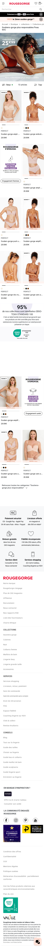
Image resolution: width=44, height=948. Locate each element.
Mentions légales (10, 866)
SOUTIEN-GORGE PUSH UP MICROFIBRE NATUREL (17, 241)
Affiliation (7, 598)
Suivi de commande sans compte (15, 696)
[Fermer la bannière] (41, 19)
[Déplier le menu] (4, 3)
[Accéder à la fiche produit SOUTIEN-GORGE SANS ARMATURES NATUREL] (11, 446)
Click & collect (9, 721)
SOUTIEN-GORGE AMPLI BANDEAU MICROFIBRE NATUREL (20, 134)
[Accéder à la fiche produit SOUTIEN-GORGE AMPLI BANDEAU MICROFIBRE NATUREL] (11, 106)
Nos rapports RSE (11, 613)
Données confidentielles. (12, 942)
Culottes (7, 640)
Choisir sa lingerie (11, 752)
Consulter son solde (12, 804)
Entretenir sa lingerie (12, 777)
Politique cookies (10, 871)
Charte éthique (9, 623)
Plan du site (8, 894)
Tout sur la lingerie (11, 742)
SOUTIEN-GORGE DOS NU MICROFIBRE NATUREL (17, 295)
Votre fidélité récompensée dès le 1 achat (20, 13)
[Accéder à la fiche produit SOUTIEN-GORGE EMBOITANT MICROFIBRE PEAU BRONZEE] (33, 106)
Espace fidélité (9, 711)
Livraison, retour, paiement (15, 686)
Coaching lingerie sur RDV (14, 716)
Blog (5, 738)
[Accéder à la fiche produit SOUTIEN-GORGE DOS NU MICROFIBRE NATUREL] (11, 267)
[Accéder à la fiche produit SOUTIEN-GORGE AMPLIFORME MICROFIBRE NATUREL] (11, 392)
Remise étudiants (10, 726)
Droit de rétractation (12, 701)
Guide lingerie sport (11, 772)
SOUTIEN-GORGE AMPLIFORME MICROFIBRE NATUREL (19, 420)
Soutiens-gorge (9, 635)
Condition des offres (12, 852)
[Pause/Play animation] (41, 14)
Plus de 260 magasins (12, 593)
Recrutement (8, 603)
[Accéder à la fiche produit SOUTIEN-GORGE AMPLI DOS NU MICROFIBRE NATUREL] (33, 160)
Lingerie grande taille (12, 664)
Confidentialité (9, 857)
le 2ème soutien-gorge (20, 19)
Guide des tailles (10, 747)
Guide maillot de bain (12, 762)
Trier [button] (40, 85)
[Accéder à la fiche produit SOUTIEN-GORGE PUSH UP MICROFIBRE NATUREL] (11, 213)
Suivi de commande (11, 691)
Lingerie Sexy (9, 659)
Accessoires (8, 669)
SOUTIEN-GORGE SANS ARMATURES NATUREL (16, 474)
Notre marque (9, 583)
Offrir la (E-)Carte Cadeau (15, 800)
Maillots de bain (10, 654)
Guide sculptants (10, 767)
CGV (5, 861)
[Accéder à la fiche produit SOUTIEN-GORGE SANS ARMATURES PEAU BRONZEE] (33, 267)
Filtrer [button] (8, 85)
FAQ (5, 706)
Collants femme (10, 650)
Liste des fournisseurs (13, 618)
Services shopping (11, 681)
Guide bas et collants (12, 757)
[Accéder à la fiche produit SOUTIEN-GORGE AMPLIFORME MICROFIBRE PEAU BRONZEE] (33, 213)
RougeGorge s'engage (12, 588)
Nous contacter (10, 608)
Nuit (5, 645)
